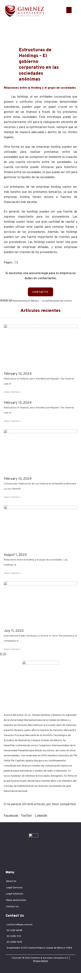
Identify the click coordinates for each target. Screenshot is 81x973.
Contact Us (12, 906)
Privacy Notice (40, 960)
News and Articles (16, 900)
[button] (69, 10)
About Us (11, 881)
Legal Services (14, 887)
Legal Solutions (14, 893)
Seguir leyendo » (12, 392)
